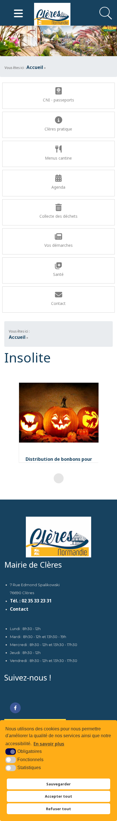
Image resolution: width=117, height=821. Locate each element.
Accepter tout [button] (58, 796)
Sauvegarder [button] (58, 784)
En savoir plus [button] (49, 744)
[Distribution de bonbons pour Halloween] (59, 413)
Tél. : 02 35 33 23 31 (31, 601)
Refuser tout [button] (58, 808)
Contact (19, 609)
